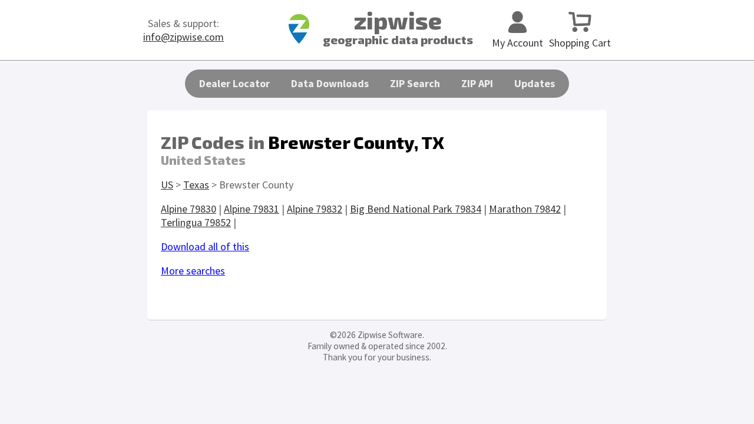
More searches (193, 270)
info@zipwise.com (183, 37)
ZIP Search (415, 83)
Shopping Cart (580, 42)
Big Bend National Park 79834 (415, 209)
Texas (196, 184)
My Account (517, 42)
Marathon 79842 (525, 209)
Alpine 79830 (188, 209)
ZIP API (477, 83)
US (167, 184)
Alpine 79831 (251, 209)
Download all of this (205, 246)
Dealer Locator (234, 83)
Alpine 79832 (314, 209)
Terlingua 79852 (196, 222)
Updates (534, 83)
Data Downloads (330, 83)
